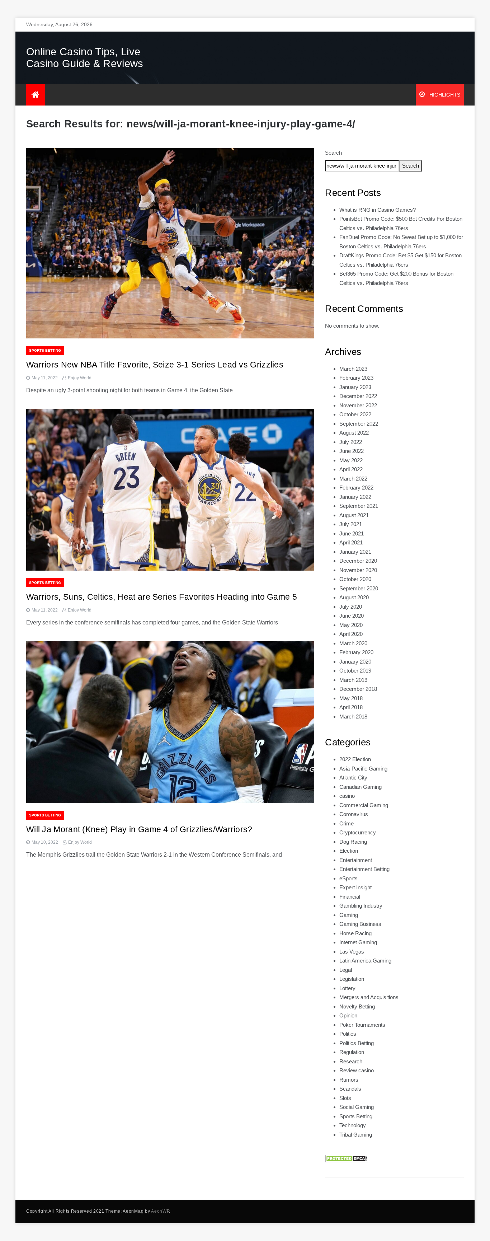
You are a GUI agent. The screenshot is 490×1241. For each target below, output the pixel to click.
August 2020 (354, 597)
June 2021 (351, 533)
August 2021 (354, 515)
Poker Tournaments (362, 1025)
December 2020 (358, 561)
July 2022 (350, 442)
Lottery (347, 988)
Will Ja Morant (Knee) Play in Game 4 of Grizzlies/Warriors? (139, 829)
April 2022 (351, 469)
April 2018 (351, 707)
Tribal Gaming (355, 1135)
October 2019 (355, 671)
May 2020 (351, 625)
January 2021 (355, 552)
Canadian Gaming (360, 787)
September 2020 (358, 588)
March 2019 (353, 680)
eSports (348, 878)
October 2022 (355, 414)
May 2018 (351, 698)
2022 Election (355, 759)
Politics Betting (356, 1043)
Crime (346, 823)
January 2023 (355, 387)
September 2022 (358, 424)
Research (350, 1061)
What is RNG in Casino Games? (377, 210)
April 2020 (351, 634)
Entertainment (355, 860)
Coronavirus (353, 814)
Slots (345, 1098)
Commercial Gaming (363, 805)
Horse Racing (355, 933)
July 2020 (350, 607)
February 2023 (356, 378)
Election (348, 851)
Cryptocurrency (357, 832)
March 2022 (353, 479)
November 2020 (358, 570)
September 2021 (358, 506)
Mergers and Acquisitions (369, 997)
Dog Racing (353, 842)
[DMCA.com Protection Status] (346, 1158)
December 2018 (358, 689)
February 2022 (356, 487)
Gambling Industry (360, 906)
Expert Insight (355, 887)
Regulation (351, 1052)
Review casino (356, 1070)
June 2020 (351, 616)
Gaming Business (360, 924)
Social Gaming (356, 1107)
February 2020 (356, 652)
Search (333, 153)
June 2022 (351, 451)
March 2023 (353, 369)
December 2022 (358, 396)
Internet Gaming (358, 942)
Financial (349, 897)
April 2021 (351, 542)
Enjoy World (79, 377)
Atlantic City (353, 777)
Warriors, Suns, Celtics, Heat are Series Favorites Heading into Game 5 (161, 596)
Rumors (348, 1080)
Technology (352, 1125)
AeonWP (160, 1211)
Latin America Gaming (365, 960)
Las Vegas (351, 952)
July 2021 (350, 524)
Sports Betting (45, 350)
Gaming (348, 915)
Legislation (351, 979)
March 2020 (353, 643)
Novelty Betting (357, 1006)
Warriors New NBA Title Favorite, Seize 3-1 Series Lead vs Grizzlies (154, 364)
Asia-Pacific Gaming (363, 768)
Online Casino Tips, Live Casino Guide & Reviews (84, 57)
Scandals (350, 1089)
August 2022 (354, 433)
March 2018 (353, 716)
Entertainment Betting (364, 869)
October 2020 (355, 579)
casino (347, 796)
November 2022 (358, 405)
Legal (345, 970)
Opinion (348, 1015)
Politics (347, 1034)
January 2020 (355, 662)
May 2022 (351, 460)
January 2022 (355, 497)
